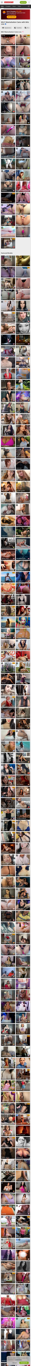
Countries (19, 27)
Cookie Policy (18, 1359)
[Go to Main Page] (10, 2)
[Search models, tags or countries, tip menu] (28, 6)
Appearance (8, 27)
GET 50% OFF (11, 17)
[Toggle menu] (2, 2)
